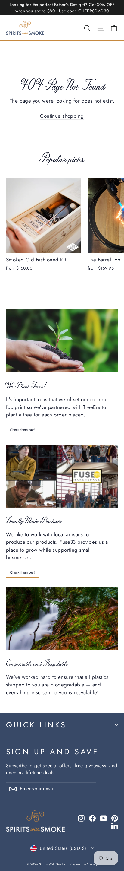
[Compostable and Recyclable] (62, 618)
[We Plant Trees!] (62, 340)
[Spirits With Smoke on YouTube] (103, 818)
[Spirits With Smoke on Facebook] (92, 818)
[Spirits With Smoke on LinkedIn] (114, 825)
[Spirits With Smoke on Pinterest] (114, 818)
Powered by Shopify (83, 864)
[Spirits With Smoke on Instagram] (81, 818)
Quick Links (36, 724)
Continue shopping (62, 115)
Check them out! (22, 429)
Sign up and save (52, 751)
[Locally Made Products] (62, 476)
